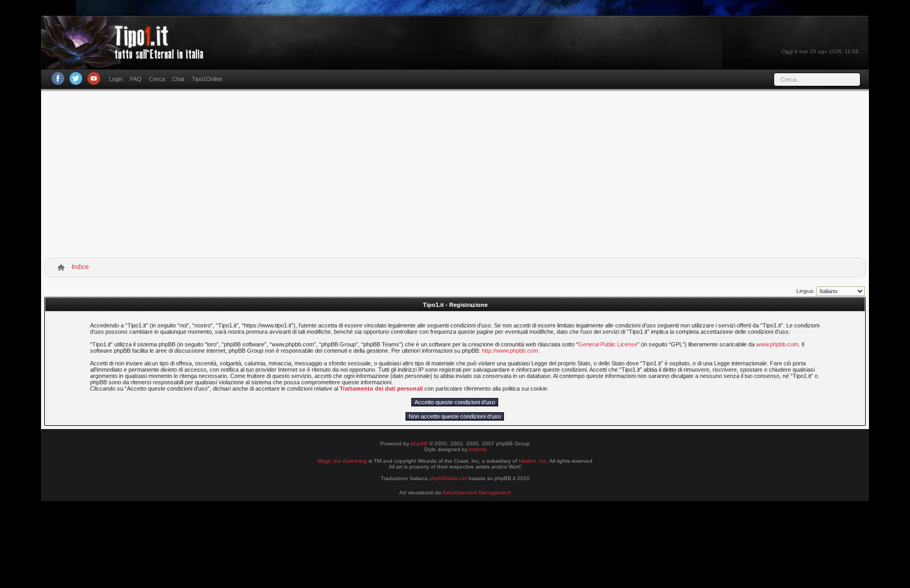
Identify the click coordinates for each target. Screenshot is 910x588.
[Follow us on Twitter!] (76, 78)
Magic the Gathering (342, 461)
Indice (80, 267)
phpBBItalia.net (448, 478)
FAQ (136, 79)
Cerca (157, 79)
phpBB (419, 443)
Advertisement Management (476, 492)
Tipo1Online (207, 79)
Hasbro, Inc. (533, 461)
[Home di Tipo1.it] (125, 55)
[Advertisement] (455, 175)
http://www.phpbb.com (510, 350)
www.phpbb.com (777, 344)
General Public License (607, 344)
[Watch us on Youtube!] (93, 78)
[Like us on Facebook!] (58, 78)
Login (116, 79)
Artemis (478, 449)
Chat (178, 79)
